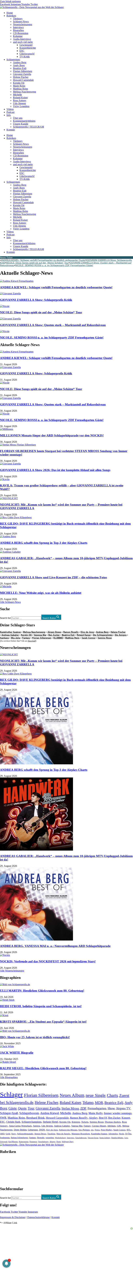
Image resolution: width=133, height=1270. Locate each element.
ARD (2, 1133)
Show (111, 1108)
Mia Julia (15, 638)
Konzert (126, 1117)
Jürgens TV (123, 1108)
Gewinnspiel (25, 45)
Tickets (84, 1121)
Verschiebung (43, 1142)
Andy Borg (19, 65)
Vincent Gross (93, 1138)
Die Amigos (121, 635)
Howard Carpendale (23, 80)
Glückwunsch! (27, 53)
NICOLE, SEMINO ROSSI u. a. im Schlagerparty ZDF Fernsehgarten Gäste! (54, 265)
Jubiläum (111, 1126)
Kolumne (18, 36)
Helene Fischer (20, 77)
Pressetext (33, 1142)
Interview (70, 1138)
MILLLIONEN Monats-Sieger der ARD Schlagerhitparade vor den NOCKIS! (52, 435)
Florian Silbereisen (22, 71)
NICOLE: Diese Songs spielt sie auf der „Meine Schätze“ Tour (37, 262)
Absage (52, 1142)
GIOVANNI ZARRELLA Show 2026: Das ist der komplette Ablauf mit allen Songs (55, 470)
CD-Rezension (20, 33)
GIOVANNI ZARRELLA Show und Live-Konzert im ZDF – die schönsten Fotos (53, 577)
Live (126, 1138)
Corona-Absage (99, 1126)
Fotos (97, 1130)
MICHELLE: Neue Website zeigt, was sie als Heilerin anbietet (40, 592)
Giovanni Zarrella (22, 74)
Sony (13, 1134)
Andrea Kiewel (49, 1113)
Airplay (93, 1117)
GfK (119, 1126)
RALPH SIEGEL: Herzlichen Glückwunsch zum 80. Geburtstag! (43, 1068)
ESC (21, 50)
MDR (99, 1102)
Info (8, 115)
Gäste (12, 1108)
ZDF (83, 1108)
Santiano (4, 638)
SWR (3, 1117)
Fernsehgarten (97, 1108)
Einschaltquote (80, 1138)
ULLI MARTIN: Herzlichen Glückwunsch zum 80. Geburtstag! (42, 990)
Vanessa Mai (40, 635)
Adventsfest (113, 1134)
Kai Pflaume (13, 1142)
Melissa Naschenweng (24, 91)
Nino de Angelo (63, 1134)
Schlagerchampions (32, 1121)
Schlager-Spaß (9, 1113)
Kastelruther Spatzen (10, 632)
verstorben (50, 1138)
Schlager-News (21, 21)
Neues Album (72, 1095)
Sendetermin (5, 1138)
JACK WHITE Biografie (16, 1052)
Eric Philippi (84, 1130)
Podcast (10, 112)
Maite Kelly (96, 1113)
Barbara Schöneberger (19, 1138)
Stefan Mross (70, 1108)
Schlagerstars (13, 59)
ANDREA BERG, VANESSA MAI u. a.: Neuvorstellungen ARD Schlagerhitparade (55, 946)
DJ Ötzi (128, 1134)
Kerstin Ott (18, 83)
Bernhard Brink (35, 1117)
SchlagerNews (7, 1161)
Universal (3, 1142)
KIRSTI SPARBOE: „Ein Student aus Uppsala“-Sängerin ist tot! (43, 1021)
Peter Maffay (106, 1130)
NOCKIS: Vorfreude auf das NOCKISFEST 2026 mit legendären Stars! (48, 961)
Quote (22, 1108)
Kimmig (76, 1121)
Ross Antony (19, 100)
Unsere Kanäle (20, 123)
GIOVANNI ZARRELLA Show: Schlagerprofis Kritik (36, 300)
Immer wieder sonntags (118, 1113)
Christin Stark (13, 1121)
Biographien (6, 1170)
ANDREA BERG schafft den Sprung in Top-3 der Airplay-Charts (43, 542)
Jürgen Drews (54, 632)
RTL (129, 1130)
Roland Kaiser (20, 97)
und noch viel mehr (23, 42)
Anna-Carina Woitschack (20, 1126)
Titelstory (18, 18)
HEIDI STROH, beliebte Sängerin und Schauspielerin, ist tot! (41, 1006)
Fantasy (26, 638)
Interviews (18, 27)
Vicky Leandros (21, 106)
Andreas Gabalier (10, 635)
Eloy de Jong (87, 632)
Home (9, 12)
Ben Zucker (54, 635)
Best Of (103, 1117)
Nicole (121, 1134)
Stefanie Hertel (50, 1121)
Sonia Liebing (104, 1138)
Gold (8, 1134)
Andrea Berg (19, 62)
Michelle (17, 94)
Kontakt (10, 129)
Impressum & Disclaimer (12, 1217)
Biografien (18, 30)
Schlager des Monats (68, 1130)
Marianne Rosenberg (81, 1134)
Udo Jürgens (19, 103)
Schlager (11, 1094)
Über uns (17, 118)
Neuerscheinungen (22, 24)
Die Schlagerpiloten (103, 635)
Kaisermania (23, 1142)
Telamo (88, 1102)
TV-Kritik (24, 56)
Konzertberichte (27, 47)
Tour (31, 1108)
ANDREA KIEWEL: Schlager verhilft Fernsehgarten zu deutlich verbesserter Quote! (43, 260)
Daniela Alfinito (117, 1138)
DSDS (42, 1130)
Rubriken (11, 15)
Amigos (36, 1126)
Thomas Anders (113, 1122)
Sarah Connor (89, 638)
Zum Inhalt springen (10, 1)
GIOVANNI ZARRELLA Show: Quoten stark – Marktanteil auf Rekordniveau (53, 325)
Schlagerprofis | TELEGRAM (28, 126)
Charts (112, 1095)
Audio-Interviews (22, 39)
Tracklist (51, 1134)
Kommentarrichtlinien (24, 121)
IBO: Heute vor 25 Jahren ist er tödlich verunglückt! (35, 1037)
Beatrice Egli (19, 68)
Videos (10, 109)
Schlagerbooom (29, 1113)
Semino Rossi (105, 638)
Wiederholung (60, 1138)
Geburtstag (33, 1130)
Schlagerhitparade (25, 1134)
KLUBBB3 (58, 638)
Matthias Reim (20, 88)
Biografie (40, 1138)
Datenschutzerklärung (38, 1217)
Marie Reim (19, 85)
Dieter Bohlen (20, 1130)
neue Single (96, 1095)
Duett (58, 1142)
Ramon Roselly (71, 632)
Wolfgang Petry (67, 1142)
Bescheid (31, 641)
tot (92, 1130)
